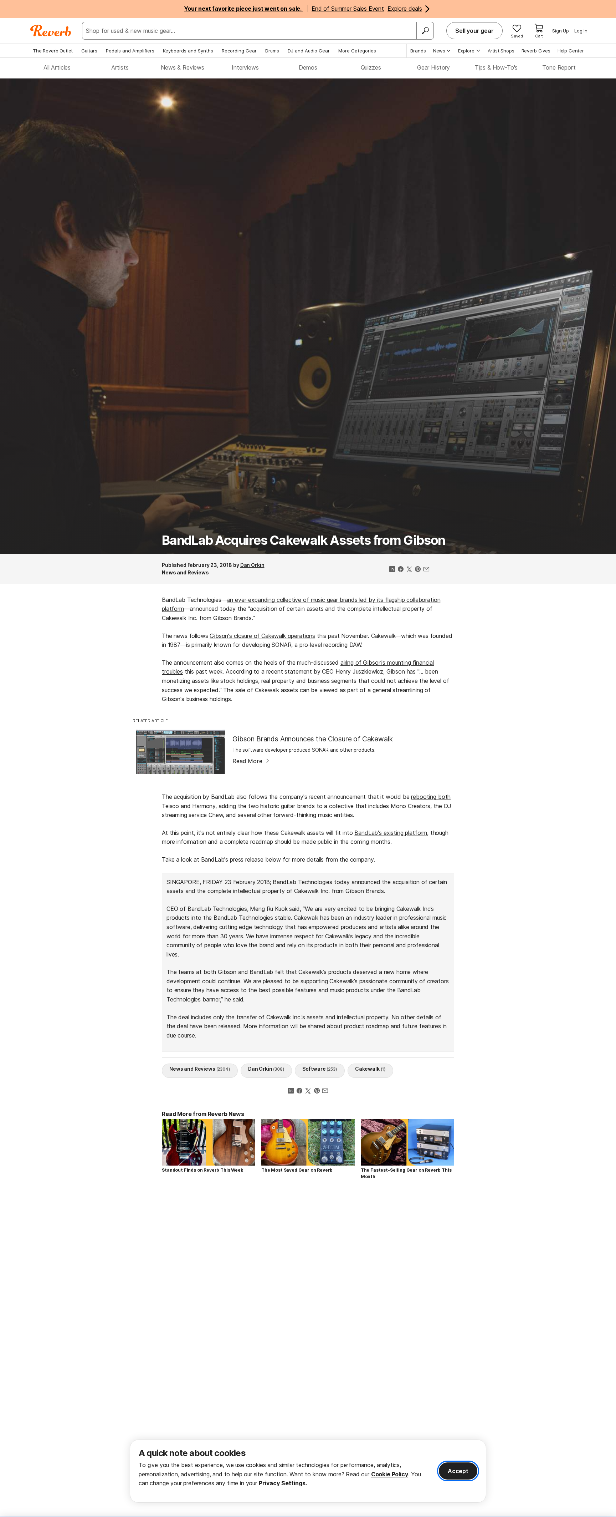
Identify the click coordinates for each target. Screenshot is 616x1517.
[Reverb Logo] (50, 31)
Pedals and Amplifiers (130, 51)
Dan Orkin (252, 565)
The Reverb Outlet (53, 51)
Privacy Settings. (283, 1483)
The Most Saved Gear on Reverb (297, 1170)
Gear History (433, 67)
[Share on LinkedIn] (392, 570)
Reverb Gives (536, 51)
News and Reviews (185, 572)
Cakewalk (370, 1069)
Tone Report (558, 67)
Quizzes (371, 67)
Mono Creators (410, 806)
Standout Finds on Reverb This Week (202, 1170)
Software (319, 1069)
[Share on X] (409, 570)
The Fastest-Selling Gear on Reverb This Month (406, 1173)
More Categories (357, 51)
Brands (418, 51)
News (439, 51)
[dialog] (308, 1471)
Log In (580, 31)
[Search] (424, 30)
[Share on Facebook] (400, 570)
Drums (272, 51)
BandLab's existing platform (390, 832)
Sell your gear (474, 30)
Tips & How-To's (496, 67)
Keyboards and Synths (188, 51)
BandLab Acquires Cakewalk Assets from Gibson (303, 540)
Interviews (245, 67)
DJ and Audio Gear (309, 51)
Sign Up (560, 31)
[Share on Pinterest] (418, 570)
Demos (308, 67)
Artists (120, 67)
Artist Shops (501, 51)
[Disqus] (308, 1286)
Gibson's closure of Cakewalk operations (262, 635)
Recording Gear (239, 51)
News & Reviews (182, 67)
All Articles (57, 67)
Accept (458, 1471)
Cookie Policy (389, 1474)
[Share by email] (426, 570)
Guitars (89, 51)
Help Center (571, 51)
